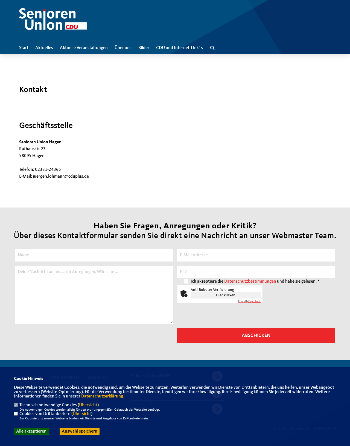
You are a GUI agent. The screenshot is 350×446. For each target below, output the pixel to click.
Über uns (123, 48)
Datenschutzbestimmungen (250, 281)
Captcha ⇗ (249, 301)
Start (23, 48)
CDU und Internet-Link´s (179, 48)
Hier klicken (225, 295)
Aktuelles (44, 48)
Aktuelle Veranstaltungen (84, 48)
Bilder (143, 48)
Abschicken (256, 335)
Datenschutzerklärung (102, 396)
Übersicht (88, 405)
